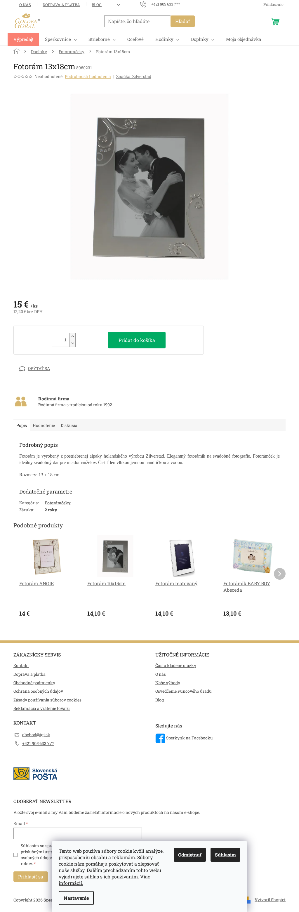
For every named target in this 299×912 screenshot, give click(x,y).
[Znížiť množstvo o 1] (72, 343)
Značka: (133, 76)
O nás (25, 4)
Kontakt (21, 665)
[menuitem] (23, 39)
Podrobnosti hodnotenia (88, 76)
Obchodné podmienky (34, 682)
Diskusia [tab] (69, 425)
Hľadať (182, 21)
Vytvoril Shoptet (270, 899)
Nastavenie (76, 898)
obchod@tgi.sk (36, 734)
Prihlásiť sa (30, 876)
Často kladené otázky (175, 665)
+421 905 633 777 (38, 743)
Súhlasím (225, 855)
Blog (97, 4)
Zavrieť (53, 368)
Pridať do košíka (137, 340)
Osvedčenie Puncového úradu (183, 691)
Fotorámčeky (58, 502)
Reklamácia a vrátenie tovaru (41, 708)
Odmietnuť (189, 855)
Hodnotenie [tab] (44, 425)
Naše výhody (167, 682)
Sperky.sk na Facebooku (189, 738)
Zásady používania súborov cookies (47, 700)
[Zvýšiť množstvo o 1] (72, 336)
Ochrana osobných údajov (38, 691)
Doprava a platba (61, 4)
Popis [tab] (21, 425)
